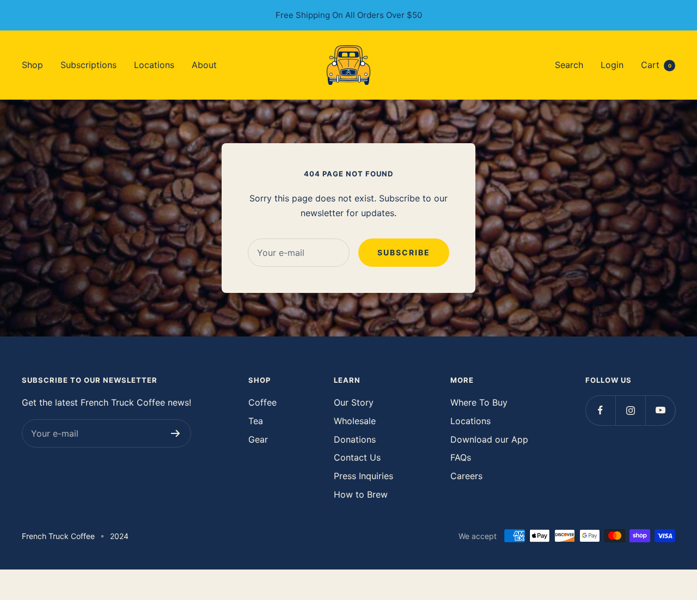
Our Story (354, 402)
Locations (154, 64)
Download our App (489, 439)
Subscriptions (88, 64)
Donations (355, 439)
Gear (258, 439)
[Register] (175, 433)
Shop (32, 64)
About (204, 64)
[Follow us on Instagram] (630, 410)
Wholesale (355, 420)
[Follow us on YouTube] (660, 410)
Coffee (262, 402)
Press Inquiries (363, 475)
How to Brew (361, 494)
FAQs (460, 457)
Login (612, 64)
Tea (255, 420)
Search (569, 64)
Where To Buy (479, 402)
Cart (656, 64)
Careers (466, 475)
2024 (119, 536)
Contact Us (357, 457)
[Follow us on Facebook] (600, 410)
